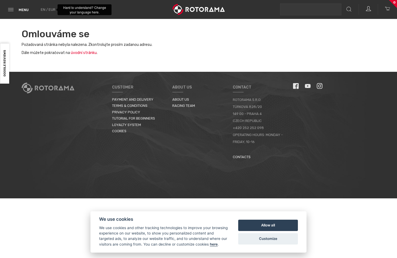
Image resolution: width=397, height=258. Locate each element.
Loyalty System (126, 125)
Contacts (242, 157)
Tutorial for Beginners (133, 118)
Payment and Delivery (132, 99)
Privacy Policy (126, 112)
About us (180, 99)
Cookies (119, 131)
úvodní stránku (84, 52)
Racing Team (183, 106)
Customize (268, 238)
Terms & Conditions (129, 106)
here (214, 244)
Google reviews (4, 63)
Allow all (268, 225)
